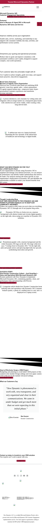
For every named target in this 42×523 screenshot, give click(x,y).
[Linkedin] (27, 475)
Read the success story (7, 283)
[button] (2, 415)
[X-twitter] (18, 475)
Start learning (4, 238)
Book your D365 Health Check (10, 184)
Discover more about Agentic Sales (12, 95)
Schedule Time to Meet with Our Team (20, 17)
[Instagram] (21, 475)
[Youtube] (24, 475)
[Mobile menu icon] (38, 7)
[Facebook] (14, 475)
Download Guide (6, 378)
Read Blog (39, 24)
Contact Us (20, 461)
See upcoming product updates (10, 268)
